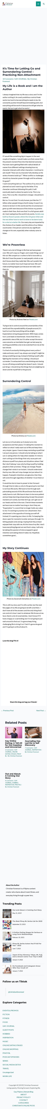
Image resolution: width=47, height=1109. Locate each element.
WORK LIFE (7, 1076)
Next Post (41, 710)
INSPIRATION (36, 750)
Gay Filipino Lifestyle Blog (23, 1092)
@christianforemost (16, 992)
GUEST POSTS (8, 1030)
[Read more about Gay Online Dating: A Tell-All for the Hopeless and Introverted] (13, 732)
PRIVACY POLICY (23, 1097)
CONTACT (23, 1100)
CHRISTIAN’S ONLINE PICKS (23, 1106)
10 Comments (8, 79)
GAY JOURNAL (20, 79)
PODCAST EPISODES (11, 1057)
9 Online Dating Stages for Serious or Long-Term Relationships (27, 933)
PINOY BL (18, 785)
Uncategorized (8, 1072)
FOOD (5, 1022)
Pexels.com (33, 319)
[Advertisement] (23, 33)
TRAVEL (6, 1068)
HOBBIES (15, 783)
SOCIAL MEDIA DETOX (12, 1065)
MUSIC (5, 1041)
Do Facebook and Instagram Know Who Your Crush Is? (26, 967)
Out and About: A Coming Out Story (13, 776)
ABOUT (24, 1094)
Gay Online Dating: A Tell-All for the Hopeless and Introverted (13, 744)
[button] (44, 4)
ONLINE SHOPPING (10, 1049)
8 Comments (9, 781)
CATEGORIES (23, 1103)
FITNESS (6, 1018)
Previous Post (7, 710)
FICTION (6, 1014)
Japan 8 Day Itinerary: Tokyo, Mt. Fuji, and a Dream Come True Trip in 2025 (27, 956)
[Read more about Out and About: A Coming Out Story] (13, 766)
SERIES (5, 1061)
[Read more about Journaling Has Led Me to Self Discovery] (33, 732)
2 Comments (9, 750)
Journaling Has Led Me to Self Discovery (32, 743)
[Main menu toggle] (38, 3)
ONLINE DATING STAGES (12, 1045)
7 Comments (29, 748)
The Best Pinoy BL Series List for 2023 (27, 921)
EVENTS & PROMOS (10, 1011)
